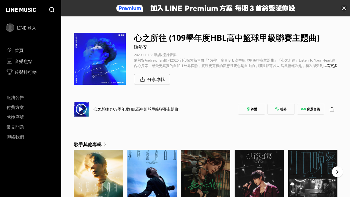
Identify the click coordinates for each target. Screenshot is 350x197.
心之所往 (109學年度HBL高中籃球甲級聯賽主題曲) (136, 109)
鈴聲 (254, 109)
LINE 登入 (26, 28)
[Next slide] (337, 171)
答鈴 (283, 109)
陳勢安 (140, 47)
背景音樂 (313, 109)
